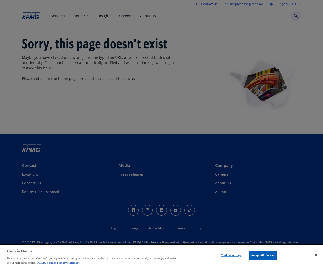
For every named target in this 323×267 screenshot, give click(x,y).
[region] (161, 255)
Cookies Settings (231, 255)
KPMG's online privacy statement (58, 262)
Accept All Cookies (263, 255)
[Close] (316, 255)
